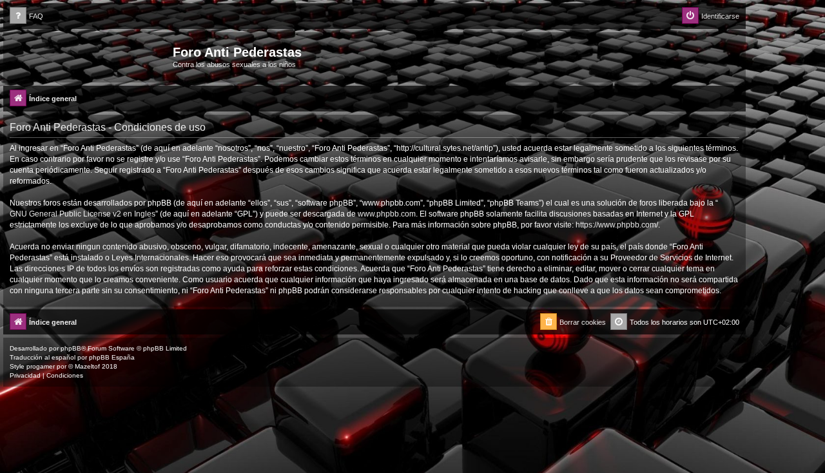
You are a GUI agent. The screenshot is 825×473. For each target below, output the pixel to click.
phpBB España (112, 357)
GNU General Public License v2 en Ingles (82, 213)
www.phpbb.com (387, 213)
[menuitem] (26, 16)
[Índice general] (89, 56)
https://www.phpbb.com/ (617, 224)
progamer (40, 366)
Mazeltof (87, 366)
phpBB (71, 348)
